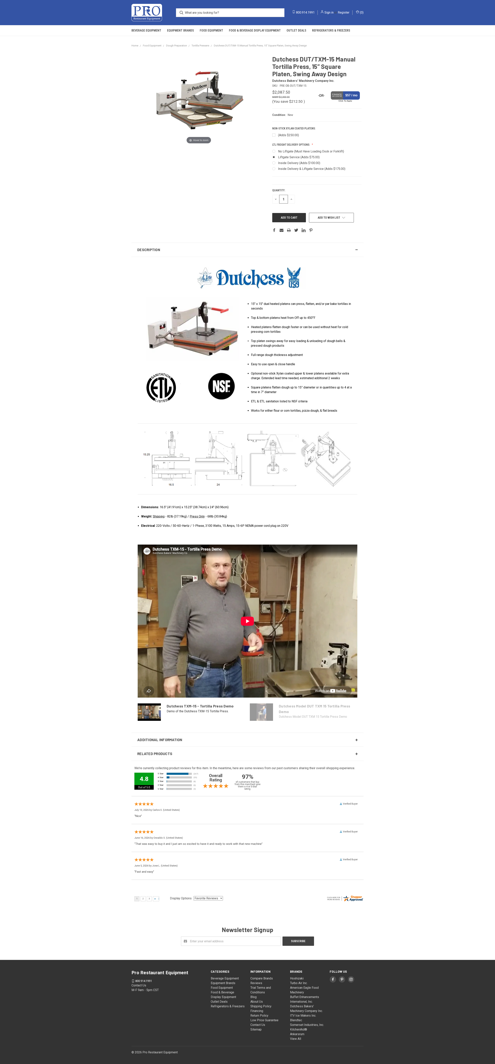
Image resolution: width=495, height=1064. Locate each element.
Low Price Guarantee (264, 1020)
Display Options (181, 898)
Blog (253, 997)
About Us (256, 1001)
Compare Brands (261, 978)
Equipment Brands (180, 30)
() (361, 12)
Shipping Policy (260, 1006)
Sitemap (256, 1029)
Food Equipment (211, 30)
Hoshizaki (297, 978)
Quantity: (278, 190)
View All (295, 1039)
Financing (256, 1011)
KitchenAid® (298, 1029)
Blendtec (296, 1020)
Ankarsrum (297, 1034)
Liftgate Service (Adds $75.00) (299, 157)
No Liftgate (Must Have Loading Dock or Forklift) (311, 151)
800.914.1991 (305, 12)
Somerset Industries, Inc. (307, 1025)
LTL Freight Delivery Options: (291, 144)
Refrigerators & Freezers (331, 30)
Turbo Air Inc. (298, 983)
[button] (247, 250)
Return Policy (259, 1015)
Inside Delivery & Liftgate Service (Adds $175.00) (311, 169)
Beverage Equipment (146, 30)
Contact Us (257, 1025)
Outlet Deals (296, 30)
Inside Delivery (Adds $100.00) (299, 163)
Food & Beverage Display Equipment (255, 30)
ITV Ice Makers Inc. (303, 1015)
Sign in (329, 12)
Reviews (256, 983)
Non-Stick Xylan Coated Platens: (294, 128)
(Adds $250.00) (288, 135)
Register (343, 12)
